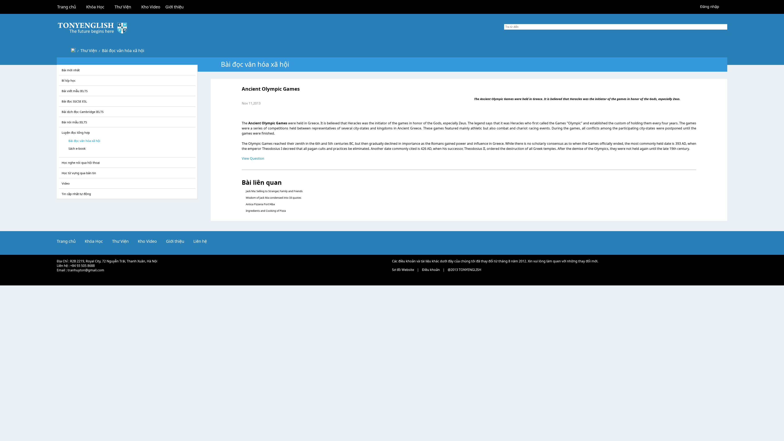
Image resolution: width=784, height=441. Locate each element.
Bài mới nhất (71, 70)
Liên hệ (200, 241)
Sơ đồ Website (403, 269)
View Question (253, 158)
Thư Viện (123, 7)
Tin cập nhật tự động (76, 194)
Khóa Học (95, 7)
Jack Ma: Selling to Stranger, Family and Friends (274, 191)
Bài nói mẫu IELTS (74, 122)
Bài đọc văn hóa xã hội (123, 50)
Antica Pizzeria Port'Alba (260, 204)
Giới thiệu (174, 7)
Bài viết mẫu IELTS (75, 91)
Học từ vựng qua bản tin (79, 173)
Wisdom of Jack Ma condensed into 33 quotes (273, 197)
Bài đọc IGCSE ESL (74, 101)
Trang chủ (66, 7)
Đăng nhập (709, 6)
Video (66, 183)
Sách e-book (77, 148)
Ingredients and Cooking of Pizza (266, 211)
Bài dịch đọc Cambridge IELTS (83, 112)
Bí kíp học (69, 80)
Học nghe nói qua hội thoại (81, 162)
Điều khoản (431, 269)
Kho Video (150, 7)
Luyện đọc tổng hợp (76, 132)
